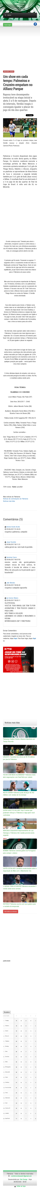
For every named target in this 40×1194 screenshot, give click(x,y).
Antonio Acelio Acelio (13, 527)
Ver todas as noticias (10, 911)
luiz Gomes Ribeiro (12, 598)
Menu (9, 15)
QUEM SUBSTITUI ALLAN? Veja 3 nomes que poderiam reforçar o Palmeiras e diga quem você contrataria (19, 812)
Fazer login (7, 25)
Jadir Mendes (10, 583)
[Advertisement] (21, 2)
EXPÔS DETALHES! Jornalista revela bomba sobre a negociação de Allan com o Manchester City (20, 869)
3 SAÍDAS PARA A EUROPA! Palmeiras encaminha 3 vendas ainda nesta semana (19, 887)
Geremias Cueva (11, 557)
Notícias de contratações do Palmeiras (15, 499)
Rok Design (23, 1179)
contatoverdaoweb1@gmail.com (21, 1176)
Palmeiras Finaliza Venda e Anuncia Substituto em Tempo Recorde (19, 740)
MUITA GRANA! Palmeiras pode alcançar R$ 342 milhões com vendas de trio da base (18, 794)
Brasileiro (7, 1012)
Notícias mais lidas (9, 501)
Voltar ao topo (21, 1186)
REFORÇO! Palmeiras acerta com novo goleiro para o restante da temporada (19, 905)
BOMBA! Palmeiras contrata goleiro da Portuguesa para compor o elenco (19, 852)
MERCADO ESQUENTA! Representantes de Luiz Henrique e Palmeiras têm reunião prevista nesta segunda (18, 833)
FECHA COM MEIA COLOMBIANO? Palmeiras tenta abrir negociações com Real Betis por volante (19, 776)
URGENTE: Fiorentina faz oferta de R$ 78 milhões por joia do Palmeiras (19, 758)
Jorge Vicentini (11, 542)
